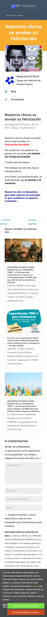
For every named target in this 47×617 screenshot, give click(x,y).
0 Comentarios (27, 127)
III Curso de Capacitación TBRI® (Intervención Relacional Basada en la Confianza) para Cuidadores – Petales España (23, 342)
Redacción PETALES (19, 124)
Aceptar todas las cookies (25, 605)
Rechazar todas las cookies (26, 612)
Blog (13, 91)
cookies (35, 586)
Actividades (17, 99)
